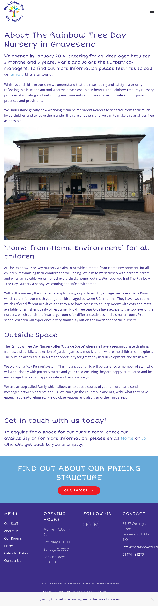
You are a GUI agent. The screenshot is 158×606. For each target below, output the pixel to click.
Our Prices (76, 490)
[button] (152, 11)
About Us (11, 531)
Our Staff (11, 523)
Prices (9, 545)
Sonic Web (107, 591)
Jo (143, 438)
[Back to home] (14, 11)
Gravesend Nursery (57, 591)
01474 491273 (133, 554)
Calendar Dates (16, 553)
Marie (127, 438)
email (16, 74)
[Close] (152, 599)
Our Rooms (13, 538)
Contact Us (12, 560)
